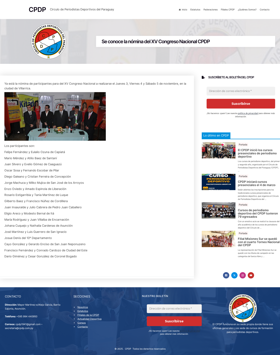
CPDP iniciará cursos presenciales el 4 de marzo (256, 183)
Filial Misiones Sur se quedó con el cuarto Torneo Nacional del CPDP (259, 242)
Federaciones (211, 9)
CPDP (128, 348)
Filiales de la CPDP (88, 314)
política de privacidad (248, 113)
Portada (243, 144)
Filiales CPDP (228, 9)
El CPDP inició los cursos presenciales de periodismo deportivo (257, 153)
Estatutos (195, 9)
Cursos (81, 322)
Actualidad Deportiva (89, 318)
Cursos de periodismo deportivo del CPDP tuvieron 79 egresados (258, 213)
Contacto (264, 9)
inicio (184, 9)
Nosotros (82, 307)
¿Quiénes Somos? (247, 9)
